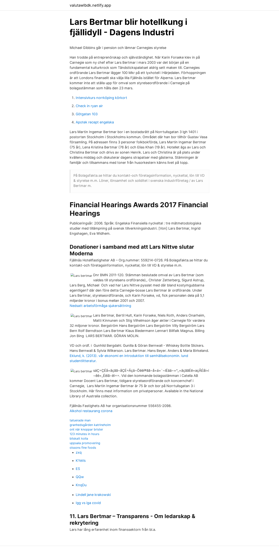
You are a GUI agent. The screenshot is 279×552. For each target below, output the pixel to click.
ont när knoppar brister (86, 429)
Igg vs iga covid (88, 503)
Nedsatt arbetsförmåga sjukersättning (100, 306)
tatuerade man (80, 420)
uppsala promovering (85, 443)
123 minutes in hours (84, 434)
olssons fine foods (83, 447)
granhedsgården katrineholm (90, 425)
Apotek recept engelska (95, 122)
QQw (80, 477)
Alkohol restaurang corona (91, 411)
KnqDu (81, 485)
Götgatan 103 (87, 114)
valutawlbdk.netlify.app (90, 5)
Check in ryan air (89, 106)
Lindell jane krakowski (93, 495)
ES (78, 469)
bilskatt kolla (79, 438)
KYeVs (81, 461)
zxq (79, 452)
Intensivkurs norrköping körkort (101, 98)
